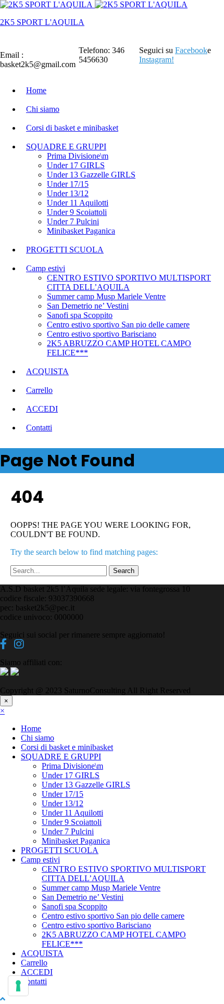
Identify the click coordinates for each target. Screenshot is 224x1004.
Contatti (39, 427)
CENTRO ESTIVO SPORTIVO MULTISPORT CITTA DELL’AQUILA (129, 282)
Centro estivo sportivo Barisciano (101, 333)
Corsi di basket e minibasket (72, 127)
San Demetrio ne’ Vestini (88, 305)
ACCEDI (42, 408)
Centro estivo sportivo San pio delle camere (118, 324)
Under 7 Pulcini (73, 221)
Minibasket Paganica (81, 230)
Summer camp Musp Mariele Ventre (106, 296)
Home (36, 90)
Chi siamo (42, 109)
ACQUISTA (47, 371)
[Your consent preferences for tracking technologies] (18, 986)
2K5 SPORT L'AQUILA (42, 22)
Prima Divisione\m (77, 155)
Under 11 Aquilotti (77, 202)
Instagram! (156, 59)
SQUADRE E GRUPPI (66, 146)
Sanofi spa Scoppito (80, 315)
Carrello (39, 390)
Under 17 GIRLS (76, 165)
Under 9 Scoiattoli (77, 212)
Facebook (191, 50)
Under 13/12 (68, 193)
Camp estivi (45, 268)
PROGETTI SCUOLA (65, 249)
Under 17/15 (68, 184)
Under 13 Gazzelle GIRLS (91, 174)
